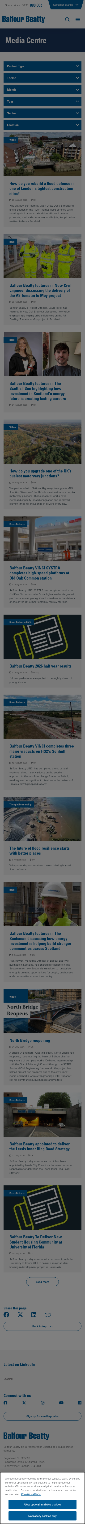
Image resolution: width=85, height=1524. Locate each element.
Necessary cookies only (42, 1516)
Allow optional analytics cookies (42, 1504)
